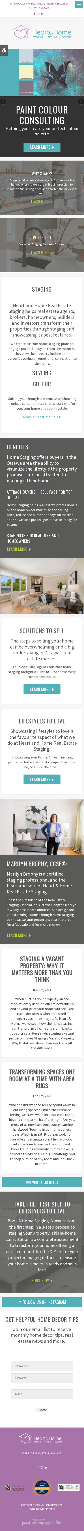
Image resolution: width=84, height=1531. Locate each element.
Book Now (40, 1280)
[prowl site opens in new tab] (42, 1524)
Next (80, 102)
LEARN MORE (40, 201)
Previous (3, 102)
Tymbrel (50, 1508)
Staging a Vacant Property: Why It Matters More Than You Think (42, 969)
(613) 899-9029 (41, 8)
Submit (42, 1410)
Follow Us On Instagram (44, 1302)
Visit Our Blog (44, 1182)
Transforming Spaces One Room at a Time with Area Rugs (42, 1078)
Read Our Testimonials (40, 417)
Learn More (40, 147)
